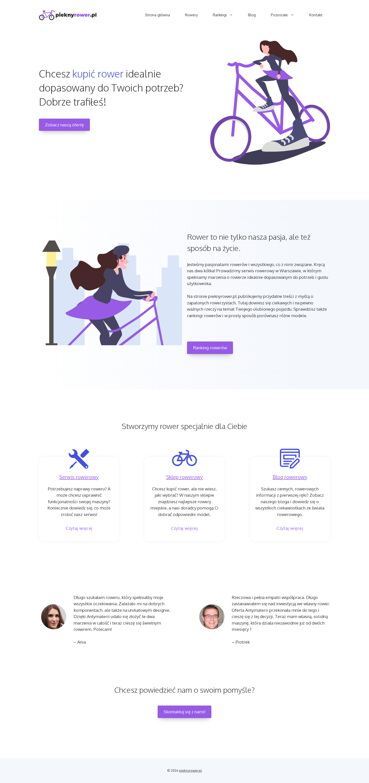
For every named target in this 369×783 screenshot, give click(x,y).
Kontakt (316, 15)
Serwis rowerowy (79, 477)
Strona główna (157, 15)
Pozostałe (279, 15)
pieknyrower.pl (190, 770)
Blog (252, 15)
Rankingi (220, 15)
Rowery (191, 15)
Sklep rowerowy (184, 477)
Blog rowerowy (290, 477)
